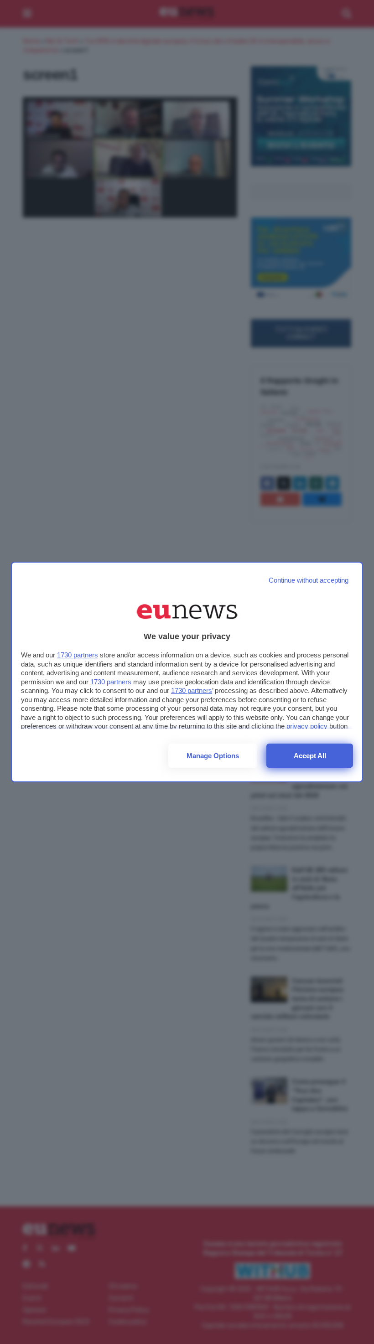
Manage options (213, 756)
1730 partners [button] (77, 655)
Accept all (310, 756)
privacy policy (306, 726)
